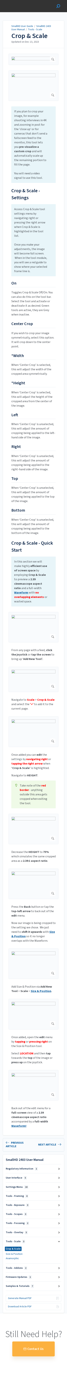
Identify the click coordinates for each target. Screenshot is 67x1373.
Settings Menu (16, 1187)
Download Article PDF (20, 1306)
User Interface (16, 1178)
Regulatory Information (21, 1169)
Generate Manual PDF (20, 1298)
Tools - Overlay (16, 1232)
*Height (18, 383)
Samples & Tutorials (19, 1286)
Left (14, 415)
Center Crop (22, 324)
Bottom (18, 510)
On (13, 283)
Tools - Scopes (16, 1214)
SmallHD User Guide (22, 26)
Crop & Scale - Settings (25, 194)
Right (16, 447)
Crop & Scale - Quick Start (32, 546)
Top (14, 479)
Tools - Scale (35, 29)
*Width (17, 356)
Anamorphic (12, 1258)
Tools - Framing (16, 1196)
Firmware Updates (18, 1277)
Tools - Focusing (17, 1223)
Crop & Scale (29, 36)
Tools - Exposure (17, 1205)
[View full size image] (33, 59)
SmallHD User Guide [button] (16, 2)
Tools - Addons (16, 1268)
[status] (33, 144)
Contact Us (35, 1349)
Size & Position (14, 1254)
